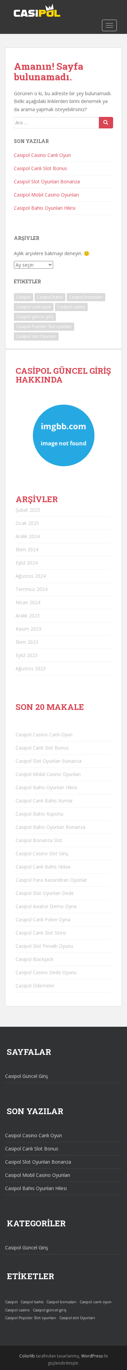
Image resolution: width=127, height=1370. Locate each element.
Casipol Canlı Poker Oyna (43, 919)
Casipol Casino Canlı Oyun (42, 155)
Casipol (23, 297)
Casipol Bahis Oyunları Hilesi (45, 208)
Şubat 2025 (28, 510)
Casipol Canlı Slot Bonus (40, 168)
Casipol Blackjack (35, 959)
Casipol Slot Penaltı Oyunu (44, 946)
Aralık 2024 (28, 536)
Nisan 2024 (28, 602)
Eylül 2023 (27, 655)
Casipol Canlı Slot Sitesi (41, 932)
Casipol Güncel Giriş (26, 1076)
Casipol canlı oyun (33, 307)
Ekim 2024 (27, 549)
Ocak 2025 (27, 523)
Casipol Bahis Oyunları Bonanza (50, 827)
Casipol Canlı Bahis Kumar (44, 800)
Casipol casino (71, 307)
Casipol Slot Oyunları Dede (45, 893)
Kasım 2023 (28, 629)
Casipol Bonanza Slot (39, 840)
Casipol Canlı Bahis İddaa (43, 866)
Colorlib (27, 1356)
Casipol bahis (50, 297)
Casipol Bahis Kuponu (39, 814)
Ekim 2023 (27, 642)
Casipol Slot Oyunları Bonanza (47, 181)
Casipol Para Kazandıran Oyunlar (51, 880)
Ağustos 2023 (31, 668)
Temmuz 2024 (31, 589)
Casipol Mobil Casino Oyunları (46, 194)
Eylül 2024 (27, 562)
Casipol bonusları (86, 297)
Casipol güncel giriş (35, 317)
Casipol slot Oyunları (36, 336)
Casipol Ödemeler (35, 985)
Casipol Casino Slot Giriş (42, 853)
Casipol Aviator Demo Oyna (46, 906)
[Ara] (106, 122)
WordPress (92, 1356)
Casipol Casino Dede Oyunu (46, 972)
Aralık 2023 (28, 615)
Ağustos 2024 (31, 576)
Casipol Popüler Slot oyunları (44, 326)
